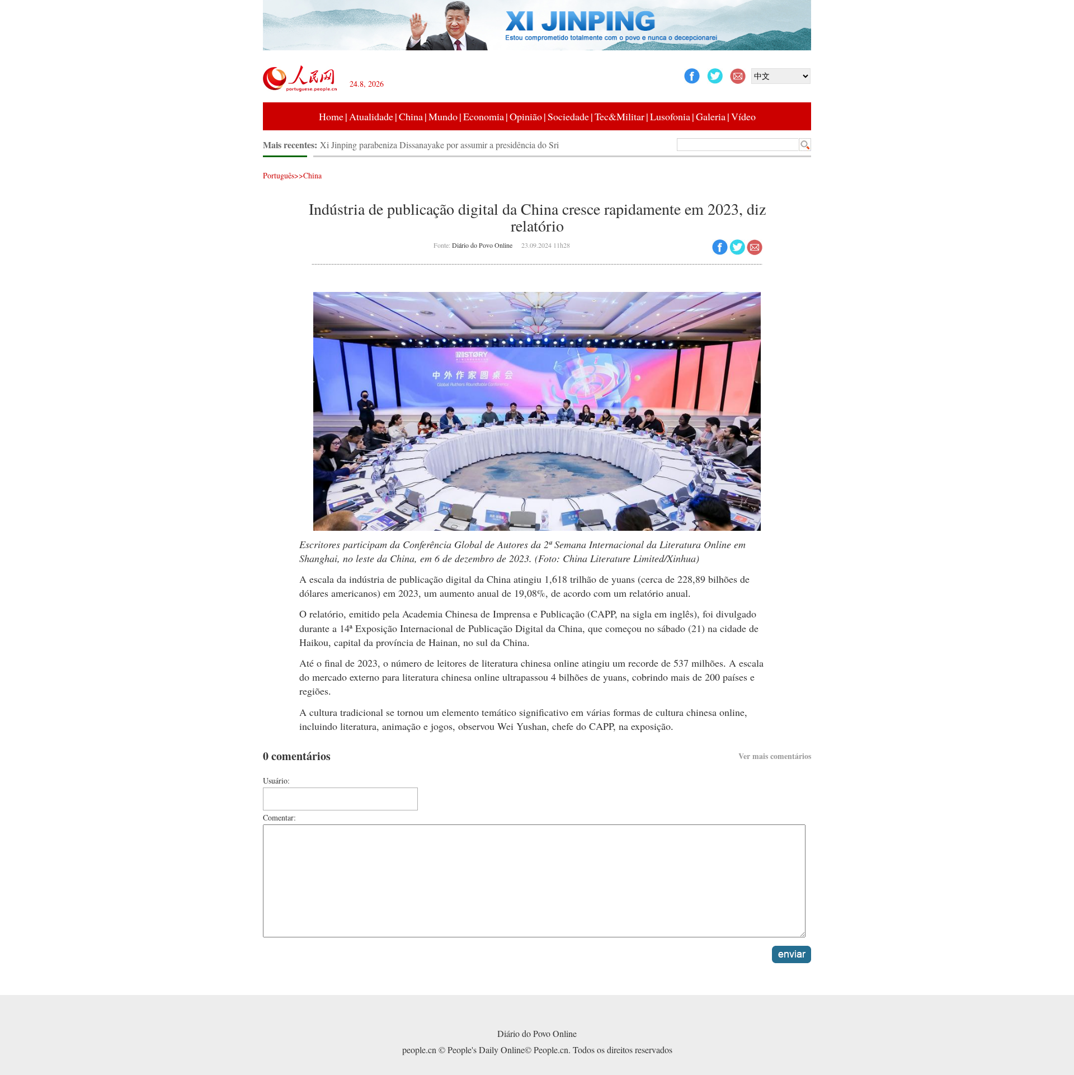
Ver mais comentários (774, 756)
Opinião (526, 116)
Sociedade (568, 116)
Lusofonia (670, 116)
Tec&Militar (619, 116)
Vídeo (743, 116)
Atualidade (371, 116)
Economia (483, 116)
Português (278, 175)
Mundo (443, 116)
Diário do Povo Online (482, 245)
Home (331, 116)
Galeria (711, 116)
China (411, 116)
